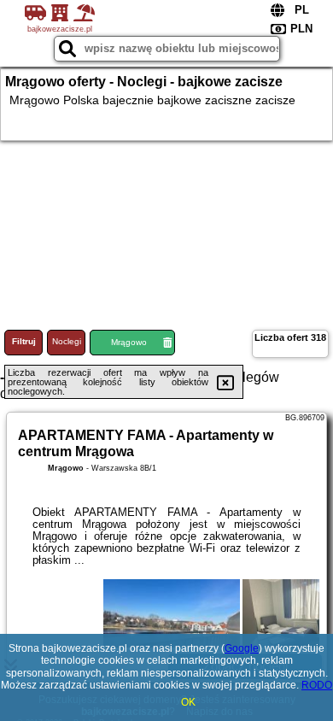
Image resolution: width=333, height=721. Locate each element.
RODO (316, 685)
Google (242, 648)
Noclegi (66, 341)
